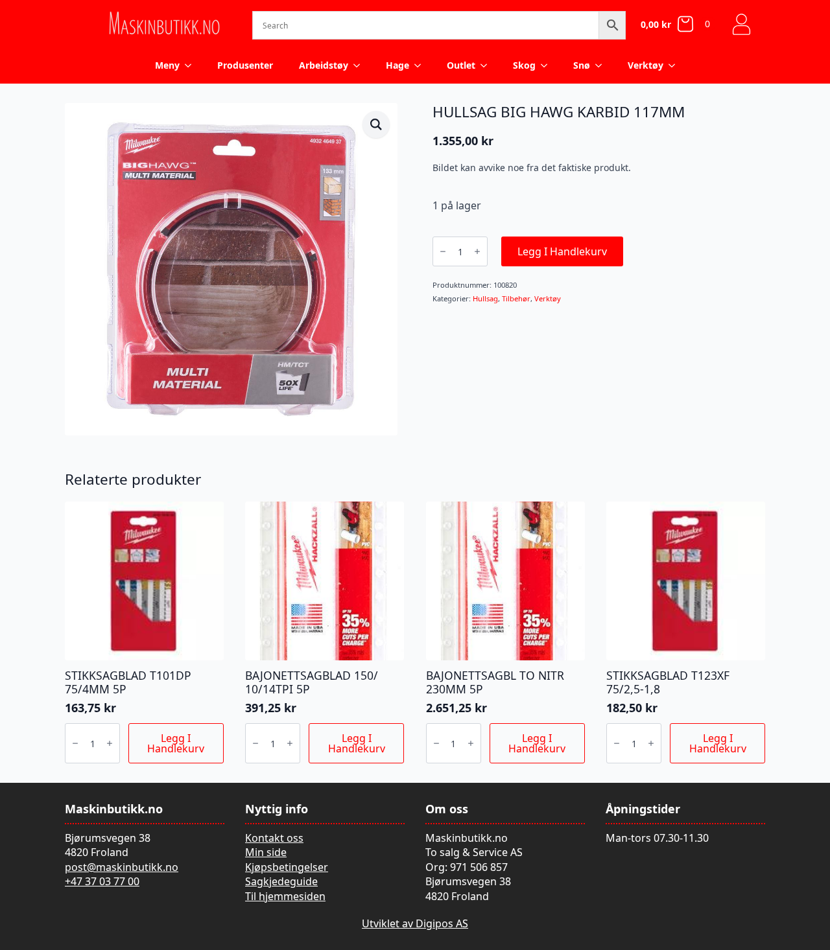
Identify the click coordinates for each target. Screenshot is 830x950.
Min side (266, 852)
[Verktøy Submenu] (675, 65)
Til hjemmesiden (285, 896)
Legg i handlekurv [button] (175, 743)
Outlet (461, 65)
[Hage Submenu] (421, 65)
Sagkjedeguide (281, 881)
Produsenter (245, 65)
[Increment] (477, 251)
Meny (167, 65)
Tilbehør (516, 298)
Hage (397, 65)
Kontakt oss (274, 838)
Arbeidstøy (323, 65)
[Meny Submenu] (192, 65)
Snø (581, 65)
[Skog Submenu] (548, 65)
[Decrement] (443, 251)
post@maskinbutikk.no (121, 867)
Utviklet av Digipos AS (415, 923)
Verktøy (645, 65)
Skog (524, 65)
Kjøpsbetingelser (286, 867)
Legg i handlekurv (562, 251)
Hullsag (485, 298)
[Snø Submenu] (602, 65)
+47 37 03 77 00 (102, 881)
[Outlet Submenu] (487, 65)
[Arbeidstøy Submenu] (360, 65)
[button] (376, 124)
